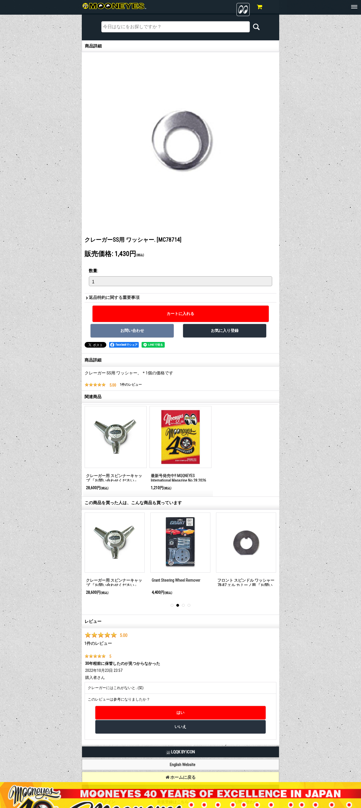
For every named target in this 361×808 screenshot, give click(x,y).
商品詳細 (93, 360)
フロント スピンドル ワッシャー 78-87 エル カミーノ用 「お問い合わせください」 (245, 585)
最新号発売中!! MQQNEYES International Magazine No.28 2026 (178, 478)
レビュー (93, 621)
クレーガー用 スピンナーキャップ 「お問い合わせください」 (114, 478)
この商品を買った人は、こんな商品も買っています (133, 502)
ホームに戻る (183, 777)
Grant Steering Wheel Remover (176, 580)
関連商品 (93, 396)
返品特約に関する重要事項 (114, 297)
